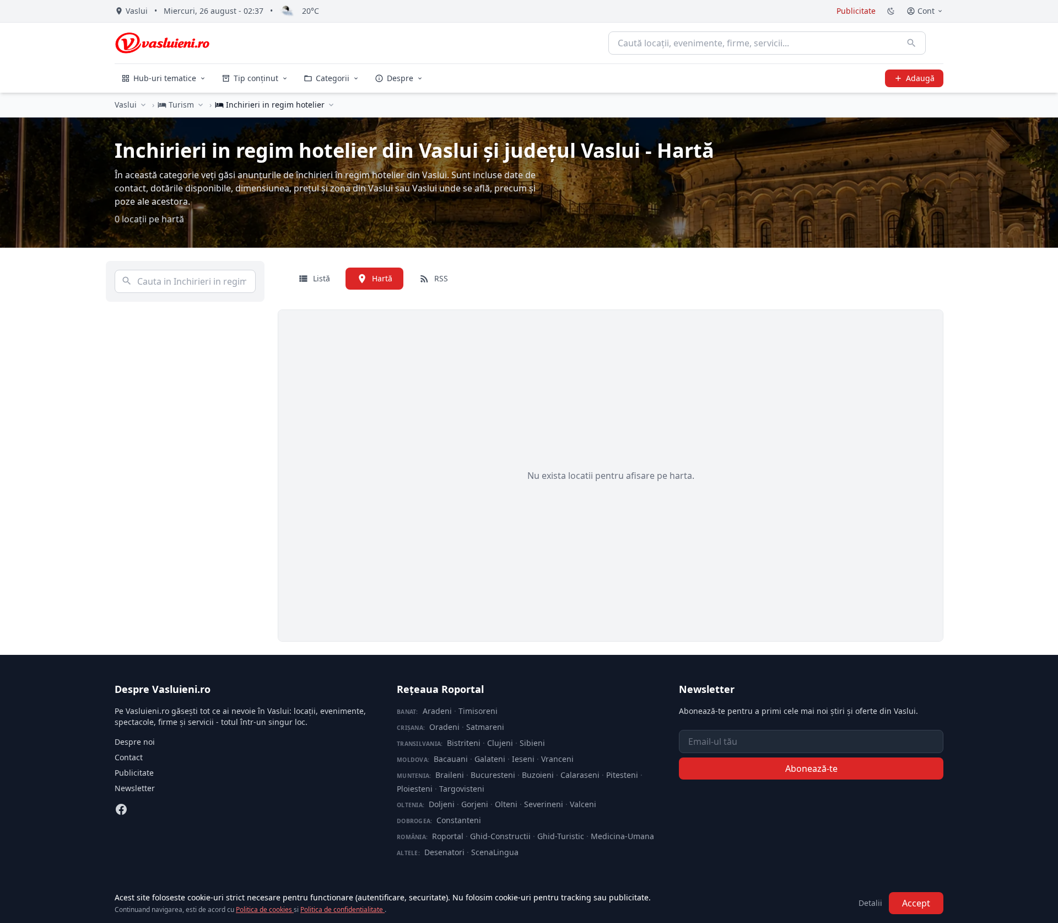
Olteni (506, 804)
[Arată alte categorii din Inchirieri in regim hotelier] (331, 104)
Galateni (489, 759)
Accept (916, 903)
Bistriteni (464, 743)
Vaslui (126, 104)
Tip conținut (256, 78)
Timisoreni (478, 711)
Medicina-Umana (622, 836)
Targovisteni (461, 788)
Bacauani (451, 759)
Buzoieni (538, 775)
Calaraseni (580, 775)
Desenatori (444, 852)
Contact (129, 757)
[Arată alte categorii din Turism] (200, 104)
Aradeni (437, 711)
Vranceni (557, 759)
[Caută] (911, 43)
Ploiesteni (415, 788)
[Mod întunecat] (891, 11)
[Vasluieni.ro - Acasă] (162, 43)
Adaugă (920, 78)
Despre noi (135, 742)
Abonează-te (811, 768)
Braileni (449, 775)
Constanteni (458, 820)
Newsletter (135, 788)
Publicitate (856, 11)
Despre (400, 78)
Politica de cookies (265, 909)
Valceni (583, 804)
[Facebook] (121, 809)
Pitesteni (622, 775)
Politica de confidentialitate (342, 909)
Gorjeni (474, 804)
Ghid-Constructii (500, 836)
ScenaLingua (495, 852)
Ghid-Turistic (560, 836)
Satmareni (485, 727)
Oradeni (444, 727)
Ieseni (523, 759)
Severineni (543, 804)
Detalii (870, 903)
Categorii (332, 78)
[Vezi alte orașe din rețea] (143, 104)
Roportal (447, 836)
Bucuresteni (493, 775)
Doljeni (442, 804)
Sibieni (532, 743)
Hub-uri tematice (164, 78)
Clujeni (500, 743)
